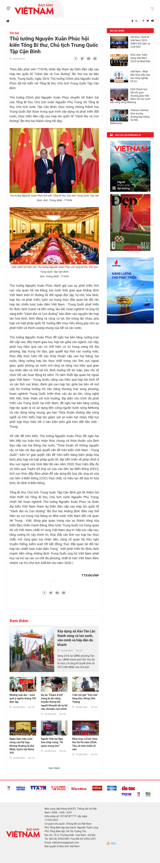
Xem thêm (19, 621)
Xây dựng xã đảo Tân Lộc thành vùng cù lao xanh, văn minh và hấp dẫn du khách (76, 638)
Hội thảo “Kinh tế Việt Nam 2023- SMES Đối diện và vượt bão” (140, 42)
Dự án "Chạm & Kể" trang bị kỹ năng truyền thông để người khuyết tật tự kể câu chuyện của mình (54, 701)
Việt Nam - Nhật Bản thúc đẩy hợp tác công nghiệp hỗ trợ (140, 76)
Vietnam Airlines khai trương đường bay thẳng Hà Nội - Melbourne (130, 117)
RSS (113, 843)
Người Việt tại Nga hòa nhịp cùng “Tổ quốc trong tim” (52, 742)
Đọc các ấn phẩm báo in (128, 135)
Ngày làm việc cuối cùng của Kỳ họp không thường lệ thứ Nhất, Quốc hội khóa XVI (22, 745)
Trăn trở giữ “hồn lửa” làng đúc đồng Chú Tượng (85, 698)
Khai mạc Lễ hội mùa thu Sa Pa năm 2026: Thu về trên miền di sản (84, 744)
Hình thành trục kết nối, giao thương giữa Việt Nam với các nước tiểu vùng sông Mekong (130, 96)
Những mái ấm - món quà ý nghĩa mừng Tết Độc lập (23, 698)
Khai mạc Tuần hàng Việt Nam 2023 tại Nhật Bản (140, 58)
